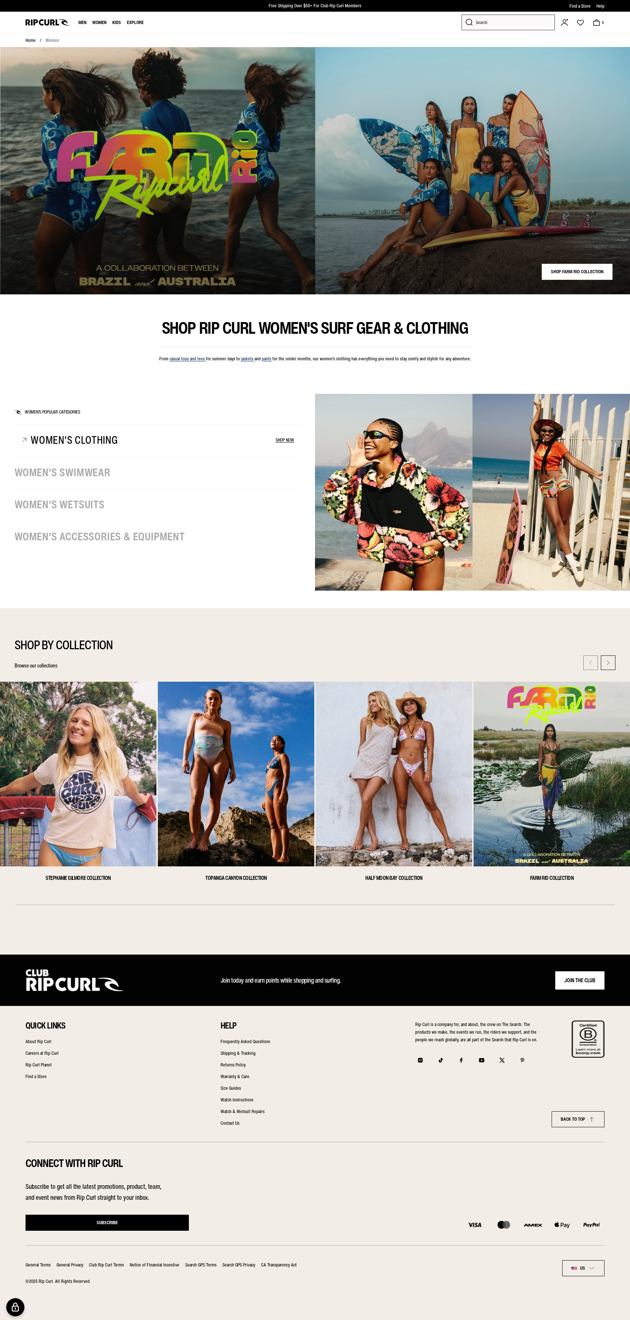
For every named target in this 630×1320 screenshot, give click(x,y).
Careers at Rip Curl (42, 1053)
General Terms (38, 1264)
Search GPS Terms (201, 1264)
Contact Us (230, 1123)
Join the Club (579, 980)
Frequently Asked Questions (245, 1041)
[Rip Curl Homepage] (48, 22)
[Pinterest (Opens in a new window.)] (522, 1060)
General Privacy (70, 1264)
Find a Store (580, 6)
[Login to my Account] (564, 23)
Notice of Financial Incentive (154, 1264)
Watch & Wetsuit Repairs (243, 1111)
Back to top (573, 1119)
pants (267, 358)
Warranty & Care (235, 1076)
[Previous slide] (590, 662)
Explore (135, 22)
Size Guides (231, 1088)
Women (99, 22)
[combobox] (583, 1268)
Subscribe (107, 1222)
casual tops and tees (188, 358)
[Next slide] (608, 662)
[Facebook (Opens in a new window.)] (461, 1060)
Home (31, 40)
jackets (247, 358)
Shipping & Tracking (238, 1053)
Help (600, 6)
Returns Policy (233, 1064)
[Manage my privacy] (15, 1307)
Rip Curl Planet (39, 1064)
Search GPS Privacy (238, 1264)
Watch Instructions (237, 1099)
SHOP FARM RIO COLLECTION (577, 271)
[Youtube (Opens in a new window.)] (482, 1060)
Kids (116, 22)
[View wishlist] (580, 23)
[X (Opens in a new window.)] (502, 1060)
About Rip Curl (38, 1041)
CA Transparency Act (279, 1264)
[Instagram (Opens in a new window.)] (420, 1060)
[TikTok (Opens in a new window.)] (441, 1060)
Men (82, 22)
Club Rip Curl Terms (106, 1264)
